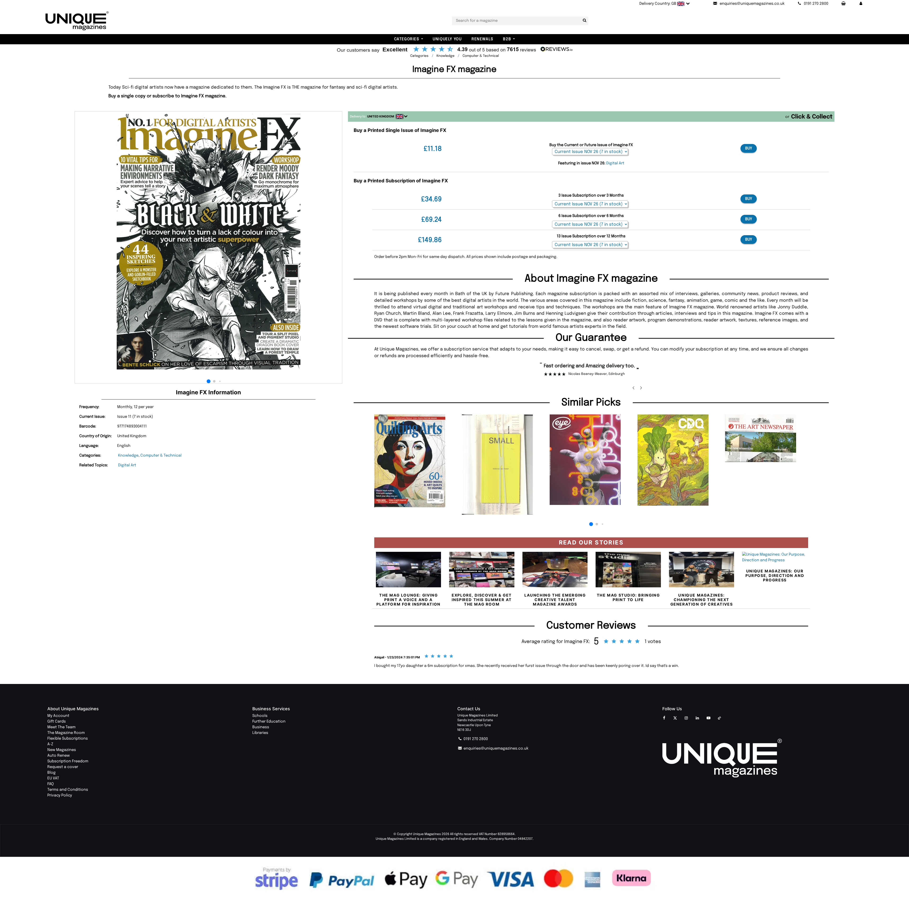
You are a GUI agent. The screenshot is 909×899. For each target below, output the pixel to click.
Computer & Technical (161, 456)
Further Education (268, 721)
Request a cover (62, 767)
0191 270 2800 (475, 739)
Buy (748, 148)
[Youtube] (708, 718)
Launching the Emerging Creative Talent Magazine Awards (555, 600)
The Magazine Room (66, 733)
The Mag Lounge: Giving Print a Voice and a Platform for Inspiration (408, 600)
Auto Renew (58, 756)
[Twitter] (675, 718)
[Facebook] (664, 718)
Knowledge (128, 456)
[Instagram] (686, 718)
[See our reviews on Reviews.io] (454, 49)
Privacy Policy (59, 795)
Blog (51, 773)
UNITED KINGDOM (380, 116)
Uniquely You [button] (447, 39)
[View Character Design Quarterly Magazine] (679, 460)
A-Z (50, 744)
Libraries (260, 733)
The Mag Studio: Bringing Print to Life (628, 597)
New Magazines (61, 750)
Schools (259, 716)
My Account (58, 716)
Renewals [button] (482, 39)
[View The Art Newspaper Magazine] (766, 438)
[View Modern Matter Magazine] (503, 464)
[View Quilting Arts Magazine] (415, 460)
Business (260, 727)
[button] (861, 4)
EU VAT (53, 778)
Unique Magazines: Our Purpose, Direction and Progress (774, 575)
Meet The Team (61, 727)
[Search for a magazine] (584, 21)
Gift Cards (56, 721)
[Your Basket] (843, 4)
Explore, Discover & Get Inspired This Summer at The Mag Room (482, 600)
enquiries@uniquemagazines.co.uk (495, 748)
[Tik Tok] (719, 718)
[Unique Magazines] (762, 758)
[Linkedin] (697, 718)
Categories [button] (406, 39)
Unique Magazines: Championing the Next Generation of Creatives (701, 600)
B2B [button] (507, 39)
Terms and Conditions (67, 790)
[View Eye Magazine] (591, 459)
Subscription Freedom (67, 761)
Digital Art (127, 465)
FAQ (50, 784)
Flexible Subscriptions (67, 739)
